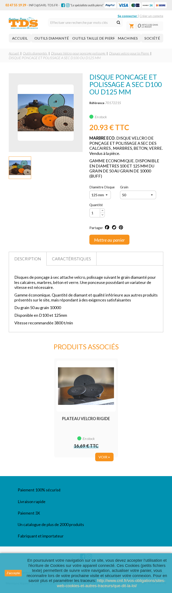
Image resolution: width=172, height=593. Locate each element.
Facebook (63, 5)
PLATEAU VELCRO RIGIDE (86, 418)
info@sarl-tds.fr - (44, 5)
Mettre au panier (109, 240)
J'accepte (13, 573)
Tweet (114, 227)
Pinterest (121, 227)
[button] (20, 38)
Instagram (68, 5)
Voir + (104, 457)
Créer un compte (151, 16)
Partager (107, 227)
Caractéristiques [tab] (71, 258)
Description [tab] (27, 258)
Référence (96, 103)
